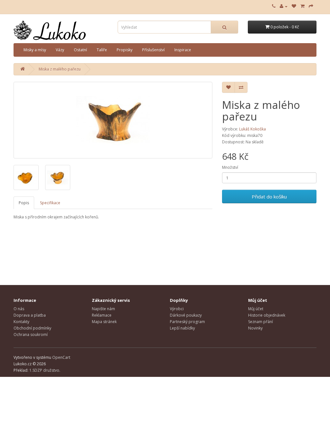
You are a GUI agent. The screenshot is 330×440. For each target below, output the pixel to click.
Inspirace (182, 50)
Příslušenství (153, 50)
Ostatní (80, 50)
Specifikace (50, 203)
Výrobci (177, 308)
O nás (19, 308)
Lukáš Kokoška (252, 129)
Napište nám (103, 308)
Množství (230, 167)
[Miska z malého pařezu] (113, 120)
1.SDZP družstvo (44, 370)
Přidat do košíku (269, 196)
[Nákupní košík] (302, 6)
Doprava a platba (30, 315)
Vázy (60, 50)
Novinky (255, 328)
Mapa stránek (104, 321)
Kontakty (21, 321)
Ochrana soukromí (31, 334)
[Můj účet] (283, 6)
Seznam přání (260, 321)
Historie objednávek (266, 315)
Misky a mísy (35, 50)
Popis (24, 203)
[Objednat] (311, 6)
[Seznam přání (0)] (294, 6)
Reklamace (102, 315)
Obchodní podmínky (32, 328)
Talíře (102, 50)
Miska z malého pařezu (60, 69)
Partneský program (187, 321)
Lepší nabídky (182, 328)
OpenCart (61, 357)
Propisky (124, 50)
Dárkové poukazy (186, 315)
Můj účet (255, 308)
